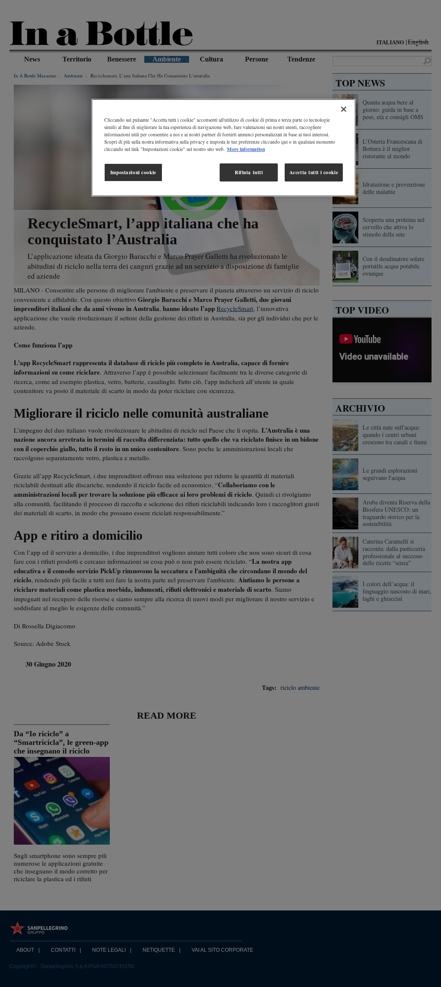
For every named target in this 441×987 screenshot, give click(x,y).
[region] (223, 148)
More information (246, 149)
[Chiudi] (343, 109)
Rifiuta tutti (249, 172)
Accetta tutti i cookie (314, 172)
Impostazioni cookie (133, 172)
